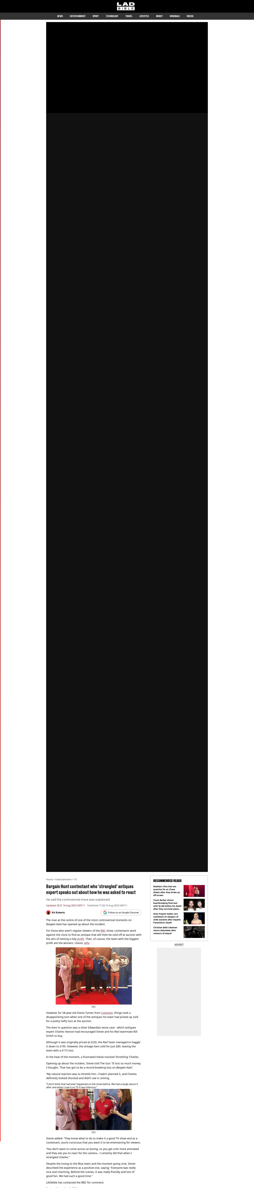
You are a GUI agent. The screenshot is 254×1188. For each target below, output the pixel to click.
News (60, 16)
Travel (128, 16)
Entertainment (78, 16)
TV (75, 879)
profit (80, 939)
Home (49, 879)
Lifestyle (144, 16)
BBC (103, 930)
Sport (96, 16)
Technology (112, 16)
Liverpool (107, 1013)
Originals (175, 16)
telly (86, 943)
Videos (190, 16)
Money (159, 16)
